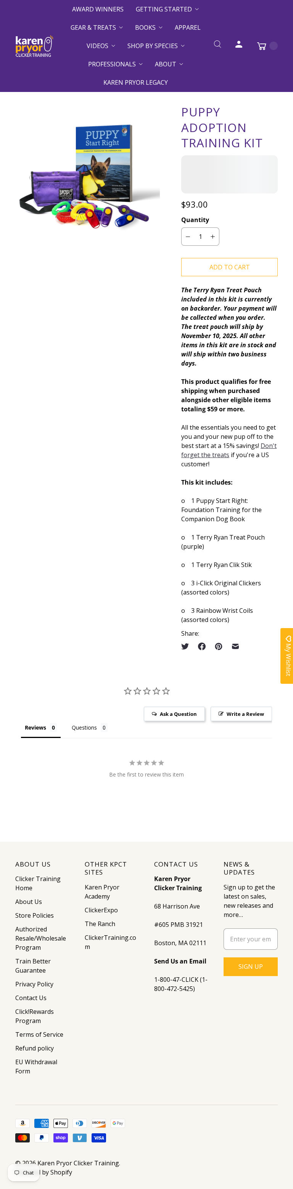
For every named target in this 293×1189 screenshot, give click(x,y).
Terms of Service (39, 1034)
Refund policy (34, 1048)
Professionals (112, 64)
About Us (28, 901)
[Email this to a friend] (235, 646)
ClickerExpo (101, 910)
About (165, 64)
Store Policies (34, 915)
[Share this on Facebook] (201, 646)
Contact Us (31, 998)
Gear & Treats (93, 27)
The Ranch (100, 924)
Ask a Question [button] (178, 713)
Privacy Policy (34, 984)
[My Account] (239, 45)
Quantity (195, 220)
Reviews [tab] (35, 727)
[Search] (217, 45)
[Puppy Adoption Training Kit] (87, 169)
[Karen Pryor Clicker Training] (34, 46)
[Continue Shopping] (264, 45)
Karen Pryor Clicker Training (78, 1163)
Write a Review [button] (245, 713)
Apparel (188, 27)
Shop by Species (152, 46)
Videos (97, 46)
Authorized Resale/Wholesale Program (40, 938)
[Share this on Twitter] (187, 646)
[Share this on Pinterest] (218, 646)
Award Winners (98, 9)
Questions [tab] (84, 727)
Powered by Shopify (43, 1172)
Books (145, 27)
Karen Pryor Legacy (135, 82)
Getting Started (164, 9)
